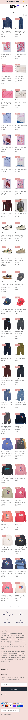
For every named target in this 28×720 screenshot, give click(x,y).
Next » (19, 607)
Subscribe (14, 689)
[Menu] (1, 6)
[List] (26, 15)
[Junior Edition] (14, 6)
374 (15, 607)
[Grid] (23, 15)
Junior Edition (8, 714)
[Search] (5, 6)
